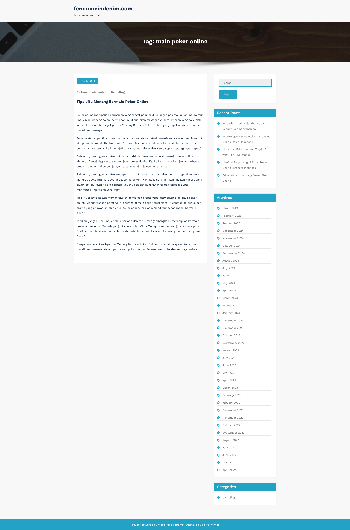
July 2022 (228, 447)
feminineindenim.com (103, 8)
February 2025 (231, 215)
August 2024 (230, 260)
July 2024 (228, 268)
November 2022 (233, 417)
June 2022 (229, 455)
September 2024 (233, 253)
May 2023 (228, 372)
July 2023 (228, 357)
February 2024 (231, 305)
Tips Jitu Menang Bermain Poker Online (112, 101)
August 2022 (230, 440)
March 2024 (230, 298)
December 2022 (233, 410)
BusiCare (191, 524)
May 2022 (228, 462)
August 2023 (230, 350)
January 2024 (231, 313)
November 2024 (233, 238)
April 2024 (229, 290)
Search (227, 94)
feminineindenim (93, 92)
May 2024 (228, 283)
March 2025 (230, 208)
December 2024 (233, 230)
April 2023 (229, 380)
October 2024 (231, 245)
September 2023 (233, 343)
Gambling (118, 92)
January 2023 (231, 402)
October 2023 (231, 335)
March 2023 (230, 387)
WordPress (165, 524)
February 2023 (231, 395)
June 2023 (229, 365)
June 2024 (229, 275)
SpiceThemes (210, 524)
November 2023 (233, 328)
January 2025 (231, 223)
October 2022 (231, 425)
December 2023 (233, 320)
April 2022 (229, 470)
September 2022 (233, 432)
